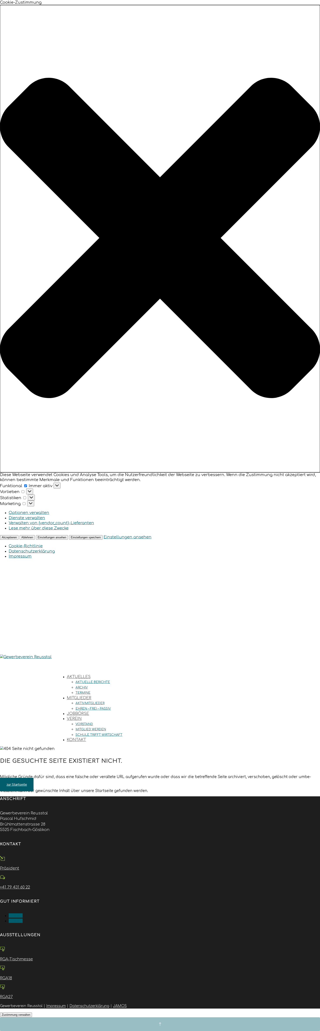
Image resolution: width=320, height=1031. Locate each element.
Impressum (20, 556)
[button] (160, 238)
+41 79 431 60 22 (15, 887)
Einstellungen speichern (86, 537)
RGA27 (6, 997)
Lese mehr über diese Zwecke (39, 528)
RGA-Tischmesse (16, 959)
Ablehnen (27, 537)
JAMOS (120, 1006)
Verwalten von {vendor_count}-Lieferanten (51, 523)
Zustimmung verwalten (16, 1014)
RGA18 (6, 978)
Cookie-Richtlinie (26, 546)
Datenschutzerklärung (32, 551)
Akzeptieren (9, 537)
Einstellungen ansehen (52, 537)
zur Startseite (17, 784)
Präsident (9, 868)
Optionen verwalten (29, 512)
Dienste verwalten (27, 518)
